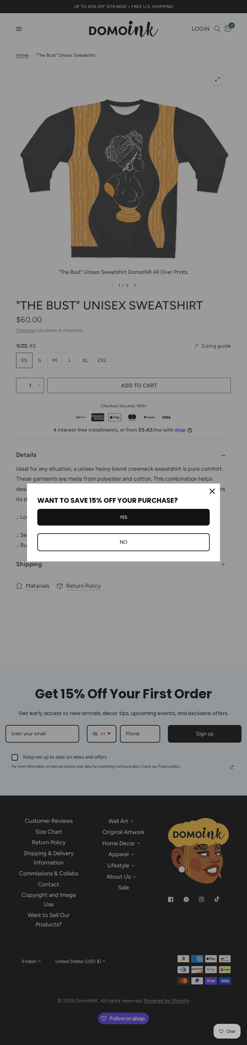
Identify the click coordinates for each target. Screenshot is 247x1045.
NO (123, 542)
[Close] (212, 491)
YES (123, 517)
